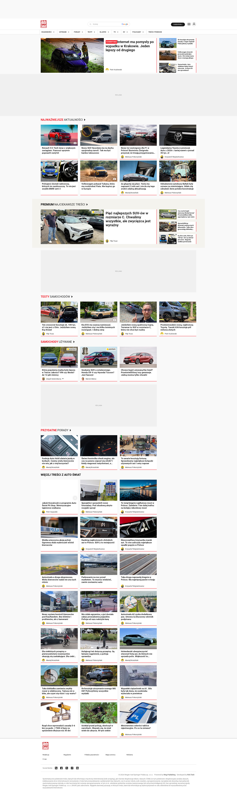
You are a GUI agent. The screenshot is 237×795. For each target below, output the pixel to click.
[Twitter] (67, 768)
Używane (63, 32)
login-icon (194, 24)
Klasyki (103, 32)
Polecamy (136, 32)
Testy (90, 32)
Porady (77, 32)
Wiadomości (46, 32)
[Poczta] (189, 24)
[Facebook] (61, 768)
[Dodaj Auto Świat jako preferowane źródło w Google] (77, 768)
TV (115, 32)
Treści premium (155, 32)
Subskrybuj (177, 24)
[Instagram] (72, 768)
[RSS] (56, 768)
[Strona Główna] (44, 24)
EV (124, 32)
